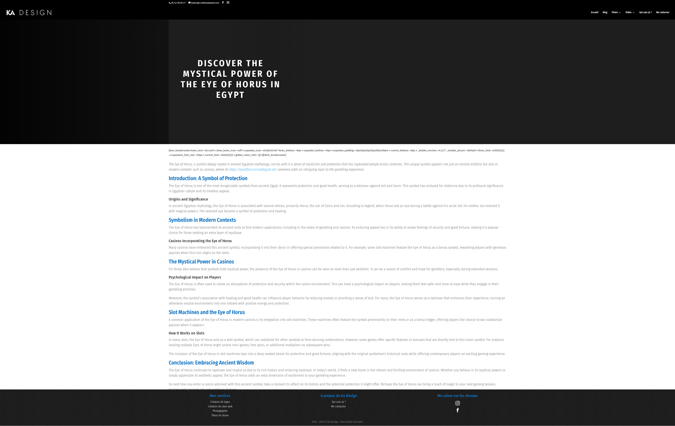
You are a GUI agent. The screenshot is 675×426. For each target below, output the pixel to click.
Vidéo (628, 12)
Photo (615, 12)
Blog (605, 12)
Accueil (594, 12)
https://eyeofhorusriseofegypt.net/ (253, 169)
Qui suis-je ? (645, 12)
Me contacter (662, 12)
